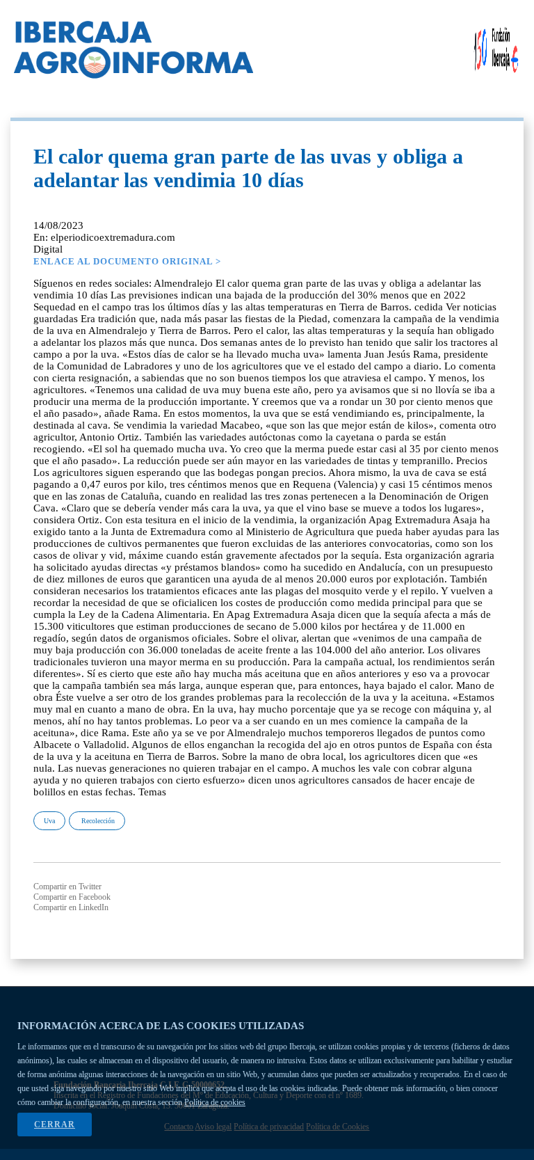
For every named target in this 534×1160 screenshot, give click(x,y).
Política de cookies (214, 1102)
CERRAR (54, 1124)
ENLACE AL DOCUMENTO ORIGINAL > (127, 261)
